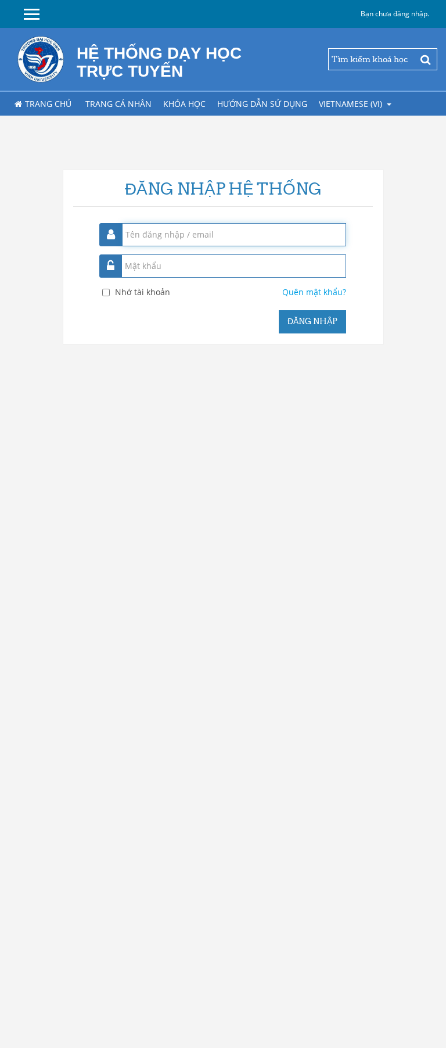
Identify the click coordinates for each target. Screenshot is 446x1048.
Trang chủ (48, 103)
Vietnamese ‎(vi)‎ (351, 103)
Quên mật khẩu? (314, 291)
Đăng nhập (312, 321)
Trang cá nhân (118, 103)
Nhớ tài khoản (142, 291)
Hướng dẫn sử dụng (262, 103)
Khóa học (184, 103)
